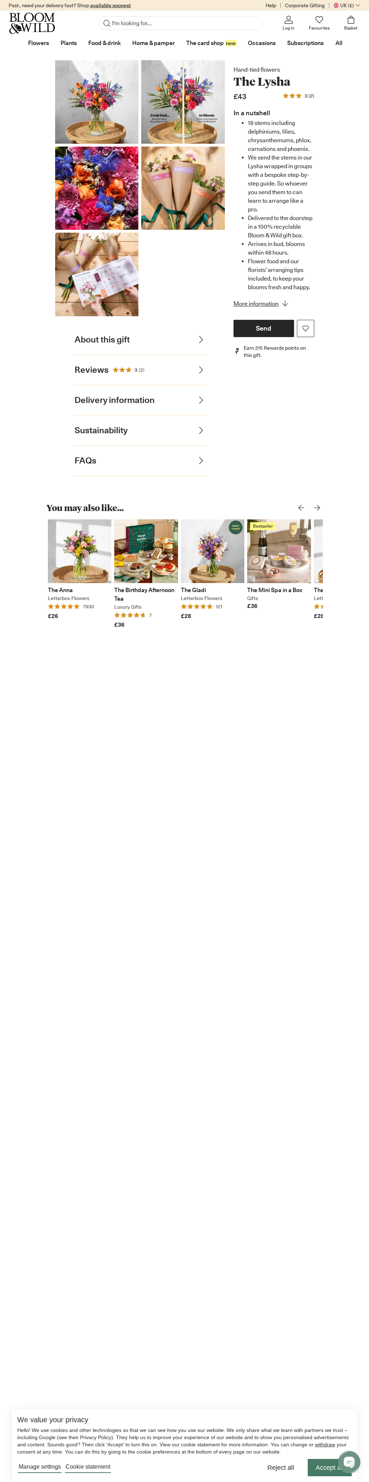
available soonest (110, 5)
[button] (264, 328)
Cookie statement (88, 1467)
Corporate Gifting (305, 5)
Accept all (330, 1467)
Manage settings (40, 1467)
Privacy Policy (95, 1437)
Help (271, 5)
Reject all (280, 1467)
